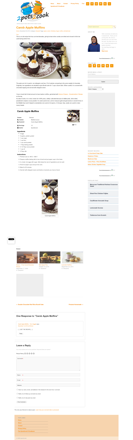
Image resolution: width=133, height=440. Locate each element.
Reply (20, 333)
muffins (61, 31)
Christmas (53, 31)
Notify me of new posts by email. (27, 398)
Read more (105, 51)
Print (75, 124)
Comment (20, 358)
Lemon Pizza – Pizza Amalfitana (97, 161)
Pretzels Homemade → (76, 304)
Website (19, 385)
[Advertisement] (29, 285)
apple (45, 31)
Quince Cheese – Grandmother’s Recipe (71, 94)
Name (20, 375)
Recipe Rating (20, 353)
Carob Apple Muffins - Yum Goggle (27, 324)
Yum (17, 34)
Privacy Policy (75, 3)
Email (20, 380)
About (58, 3)
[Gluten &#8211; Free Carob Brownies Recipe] (26, 257)
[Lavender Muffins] (72, 257)
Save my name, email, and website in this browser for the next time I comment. (39, 390)
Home (52, 3)
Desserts (38, 31)
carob (48, 31)
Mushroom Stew (92, 159)
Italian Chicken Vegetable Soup (96, 164)
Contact (65, 3)
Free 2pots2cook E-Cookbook (26, 431)
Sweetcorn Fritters (93, 156)
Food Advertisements (104, 58)
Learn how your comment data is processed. (47, 410)
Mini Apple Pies (43, 265)
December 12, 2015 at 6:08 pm (25, 326)
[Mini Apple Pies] (49, 257)
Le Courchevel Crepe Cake (95, 153)
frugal (57, 31)
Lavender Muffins (67, 265)
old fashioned (67, 31)
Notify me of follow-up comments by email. (29, 394)
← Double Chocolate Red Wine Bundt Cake (30, 304)
